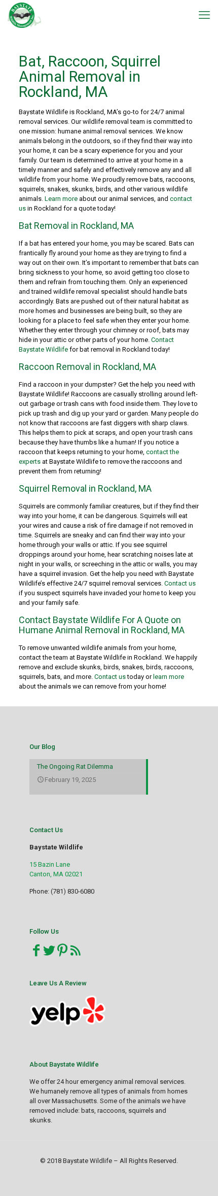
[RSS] (75, 950)
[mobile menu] (204, 15)
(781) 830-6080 (72, 891)
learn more (168, 676)
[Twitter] (49, 950)
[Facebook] (36, 950)
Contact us (180, 583)
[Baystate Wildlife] (24, 15)
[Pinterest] (62, 950)
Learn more (62, 198)
